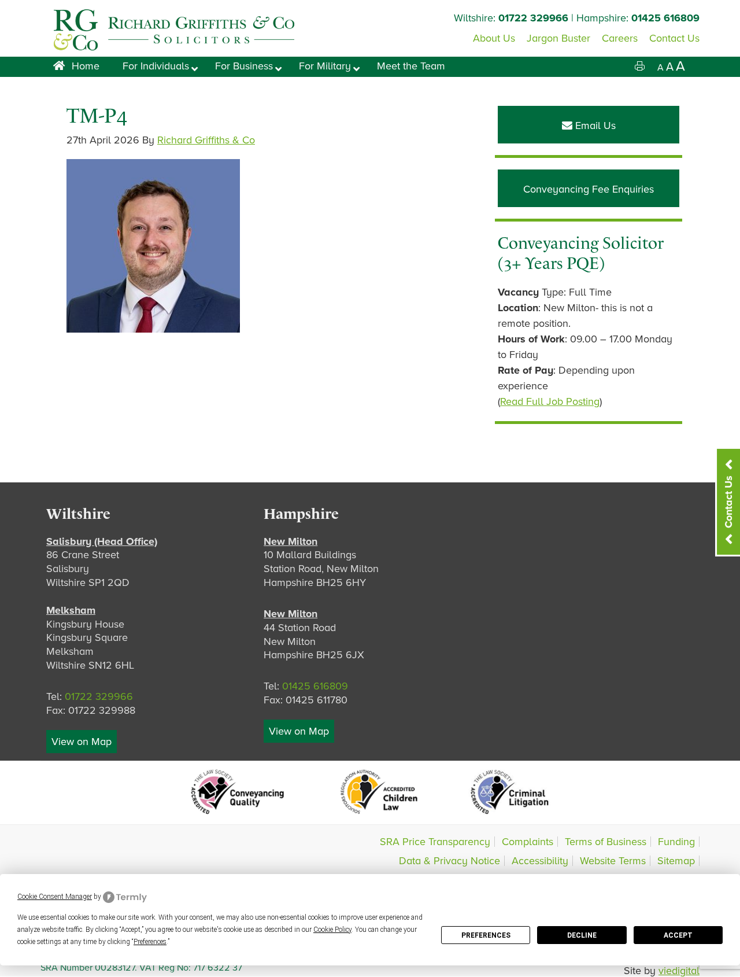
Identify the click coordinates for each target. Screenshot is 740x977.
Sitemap (676, 861)
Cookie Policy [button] (332, 930)
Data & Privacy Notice (449, 861)
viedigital (679, 970)
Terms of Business (605, 841)
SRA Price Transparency (435, 841)
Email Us (594, 125)
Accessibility (540, 861)
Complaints (527, 841)
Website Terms (613, 861)
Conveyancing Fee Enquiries (588, 189)
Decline (582, 935)
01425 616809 (665, 18)
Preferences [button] (150, 942)
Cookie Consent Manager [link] (54, 897)
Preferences (485, 935)
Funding (676, 841)
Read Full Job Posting (550, 401)
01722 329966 (533, 18)
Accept (678, 935)
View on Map (81, 741)
